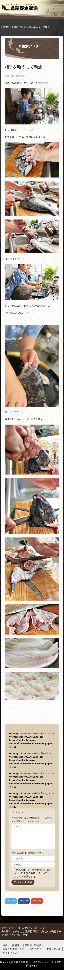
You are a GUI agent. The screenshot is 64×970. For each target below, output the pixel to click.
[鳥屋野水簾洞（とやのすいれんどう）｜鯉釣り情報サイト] (19, 7)
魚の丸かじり (37, 949)
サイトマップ (10, 952)
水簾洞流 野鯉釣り (33, 945)
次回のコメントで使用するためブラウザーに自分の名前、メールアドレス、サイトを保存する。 (31, 873)
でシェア (10, 901)
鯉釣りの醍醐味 (11, 945)
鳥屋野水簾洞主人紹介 (15, 949)
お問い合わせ (54, 949)
